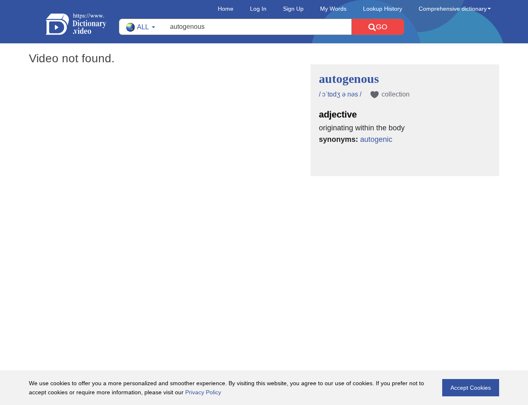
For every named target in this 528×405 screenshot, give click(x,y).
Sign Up (293, 8)
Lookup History (382, 8)
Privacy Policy (203, 392)
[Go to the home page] (82, 24)
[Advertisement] (264, 229)
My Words (333, 8)
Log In (258, 8)
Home (225, 8)
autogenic (376, 139)
